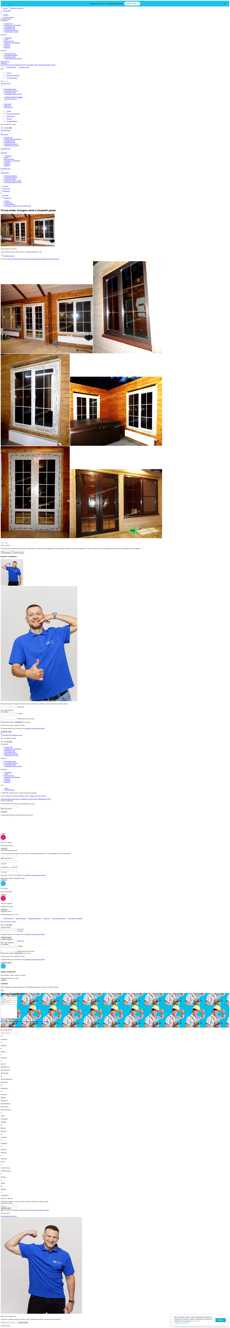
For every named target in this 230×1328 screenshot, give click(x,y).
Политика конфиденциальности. (11, 799)
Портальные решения (11, 30)
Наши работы (5, 61)
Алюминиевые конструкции (13, 58)
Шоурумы (4, 63)
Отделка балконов (9, 179)
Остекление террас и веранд (13, 182)
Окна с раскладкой (13, 259)
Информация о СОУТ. (44, 799)
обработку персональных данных (34, 728)
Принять (220, 1320)
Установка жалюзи (25, 259)
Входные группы (54, 259)
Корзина (5, 15)
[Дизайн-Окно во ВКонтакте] (2, 128)
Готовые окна (8, 23)
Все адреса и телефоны (75, 918)
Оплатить (4, 812)
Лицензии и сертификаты (12, 42)
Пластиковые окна (10, 53)
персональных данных (42, 1021)
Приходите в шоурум (16, 8)
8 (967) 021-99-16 (15, 1027)
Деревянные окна (9, 27)
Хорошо (3, 980)
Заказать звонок (21, 918)
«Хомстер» (33, 793)
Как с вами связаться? (7, 942)
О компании (8, 38)
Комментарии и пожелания (25, 718)
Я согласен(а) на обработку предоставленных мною (26, 1021)
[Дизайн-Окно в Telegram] (5, 128)
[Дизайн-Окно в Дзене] (7, 128)
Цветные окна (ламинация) (40, 259)
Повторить (4, 848)
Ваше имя (21, 707)
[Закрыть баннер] (225, 4)
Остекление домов (10, 57)
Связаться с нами (23, 67)
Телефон (20, 713)
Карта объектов (9, 41)
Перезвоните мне (6, 1023)
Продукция (7, 104)
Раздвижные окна (9, 28)
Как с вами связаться (7, 710)
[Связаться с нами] (4, 82)
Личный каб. (7, 198)
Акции (5, 8)
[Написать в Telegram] (2, 67)
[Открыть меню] (7, 82)
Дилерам (7, 44)
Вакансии (7, 47)
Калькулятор (7, 10)
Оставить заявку (6, 1208)
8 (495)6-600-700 (6, 1216)
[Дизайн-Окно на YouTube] (10, 128)
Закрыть (3, 895)
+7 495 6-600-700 (6, 735)
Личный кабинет (8, 17)
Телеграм (46, 918)
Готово (3, 834)
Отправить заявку (6, 937)
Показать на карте (8, 256)
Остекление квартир (10, 176)
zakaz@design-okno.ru (59, 918)
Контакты (7, 46)
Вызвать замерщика (34, 918)
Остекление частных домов (12, 180)
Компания (7, 105)
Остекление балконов (11, 55)
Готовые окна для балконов (12, 25)
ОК (2, 990)
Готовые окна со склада (11, 31)
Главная (5, 186)
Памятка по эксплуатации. (29, 799)
